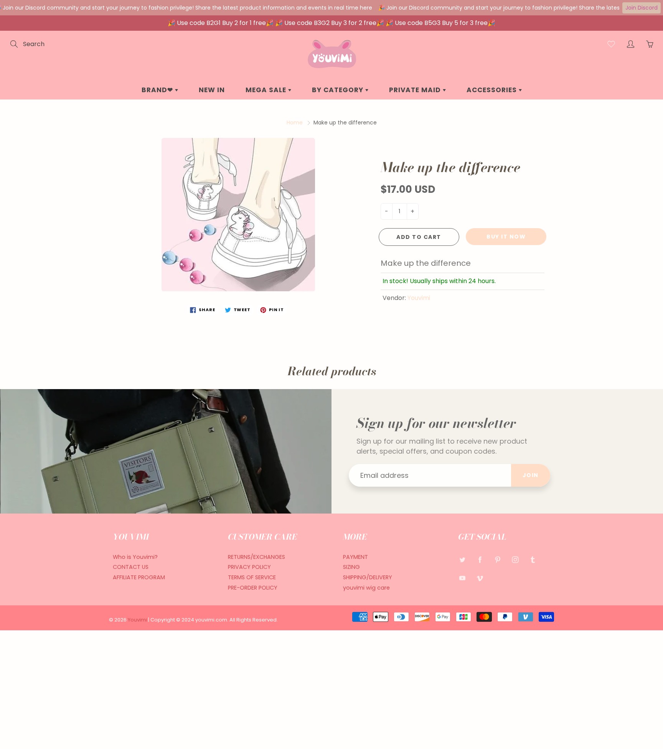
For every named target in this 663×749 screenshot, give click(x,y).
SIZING (351, 567)
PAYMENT (355, 557)
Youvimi (418, 297)
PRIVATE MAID (416, 89)
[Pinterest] (497, 560)
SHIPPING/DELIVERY (367, 577)
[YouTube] (462, 578)
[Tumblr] (532, 560)
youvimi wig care (366, 588)
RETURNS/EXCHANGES (256, 557)
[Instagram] (515, 560)
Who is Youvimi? (135, 557)
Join (531, 475)
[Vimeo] (480, 578)
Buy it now (506, 236)
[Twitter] (462, 560)
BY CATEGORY (338, 89)
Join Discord (641, 8)
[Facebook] (480, 560)
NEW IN (212, 89)
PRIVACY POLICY (249, 567)
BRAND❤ (158, 89)
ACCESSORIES (493, 89)
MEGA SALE (267, 89)
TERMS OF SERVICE (252, 577)
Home (295, 122)
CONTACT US (130, 567)
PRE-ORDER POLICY (252, 588)
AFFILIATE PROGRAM (139, 577)
